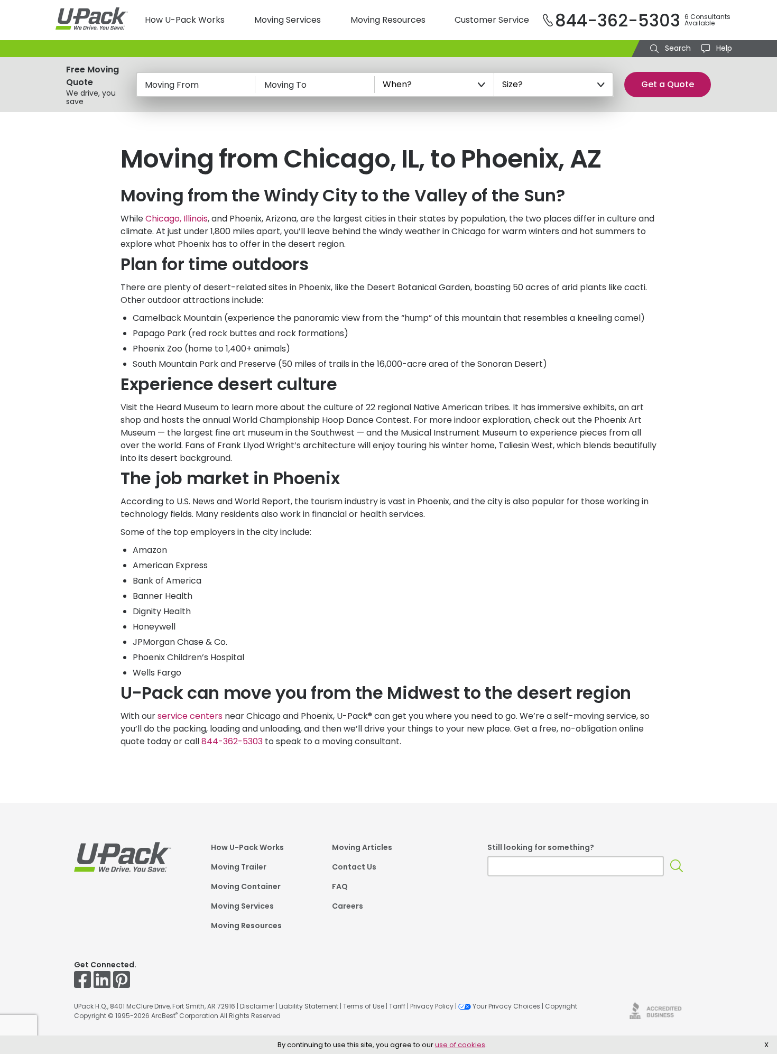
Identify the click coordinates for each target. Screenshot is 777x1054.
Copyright (561, 1006)
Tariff (397, 1006)
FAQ (340, 887)
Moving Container (246, 887)
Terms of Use (363, 1006)
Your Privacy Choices (506, 1006)
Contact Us (354, 867)
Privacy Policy (432, 1006)
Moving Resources (388, 20)
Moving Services (287, 20)
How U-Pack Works (185, 20)
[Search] (677, 866)
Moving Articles (362, 848)
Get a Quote (667, 84)
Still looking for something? (540, 847)
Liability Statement (308, 1006)
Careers (347, 906)
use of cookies (460, 1045)
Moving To (285, 85)
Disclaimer (257, 1006)
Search (677, 48)
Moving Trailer (238, 867)
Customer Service (492, 20)
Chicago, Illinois (176, 218)
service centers (190, 716)
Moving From (172, 85)
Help (723, 48)
